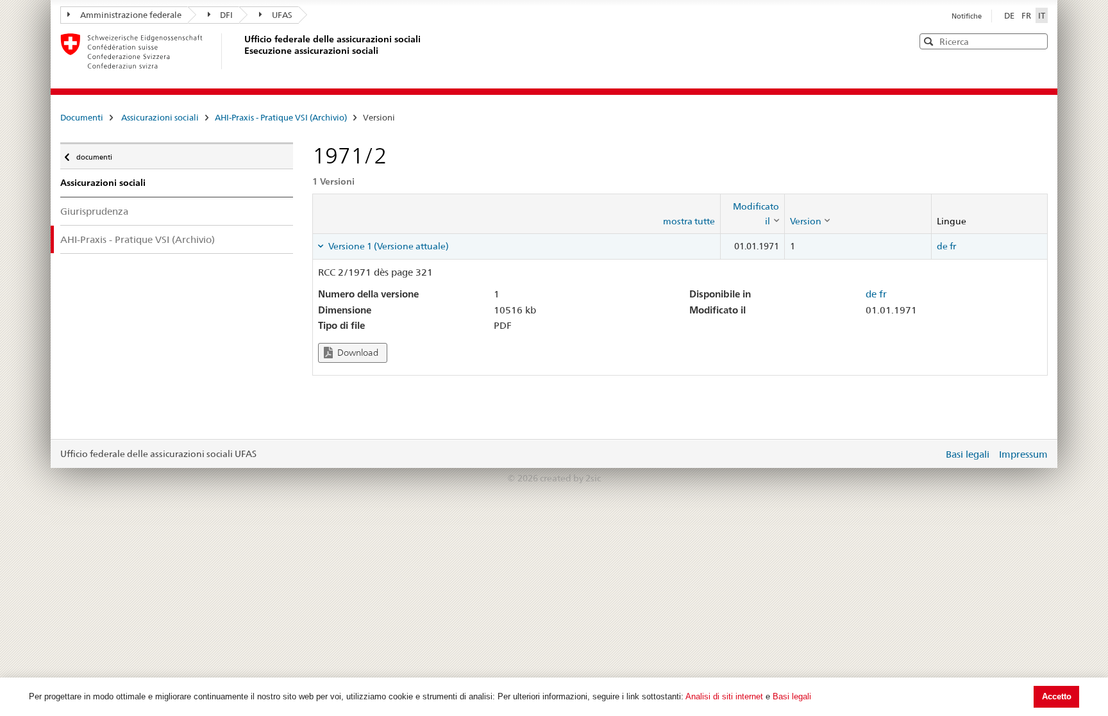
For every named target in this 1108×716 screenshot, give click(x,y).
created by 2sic (570, 478)
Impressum (1023, 454)
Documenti (81, 117)
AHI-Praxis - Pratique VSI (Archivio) (281, 117)
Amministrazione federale (130, 15)
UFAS (282, 15)
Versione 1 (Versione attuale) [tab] (387, 246)
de (942, 246)
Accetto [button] (1056, 696)
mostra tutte (689, 221)
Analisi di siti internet (724, 696)
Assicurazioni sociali (160, 117)
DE (1010, 15)
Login (931, 454)
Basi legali (792, 696)
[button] (1037, 40)
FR (1027, 15)
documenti (94, 154)
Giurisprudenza (94, 211)
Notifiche (967, 16)
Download (356, 352)
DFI (226, 15)
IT (1041, 15)
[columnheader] (752, 214)
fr (953, 246)
